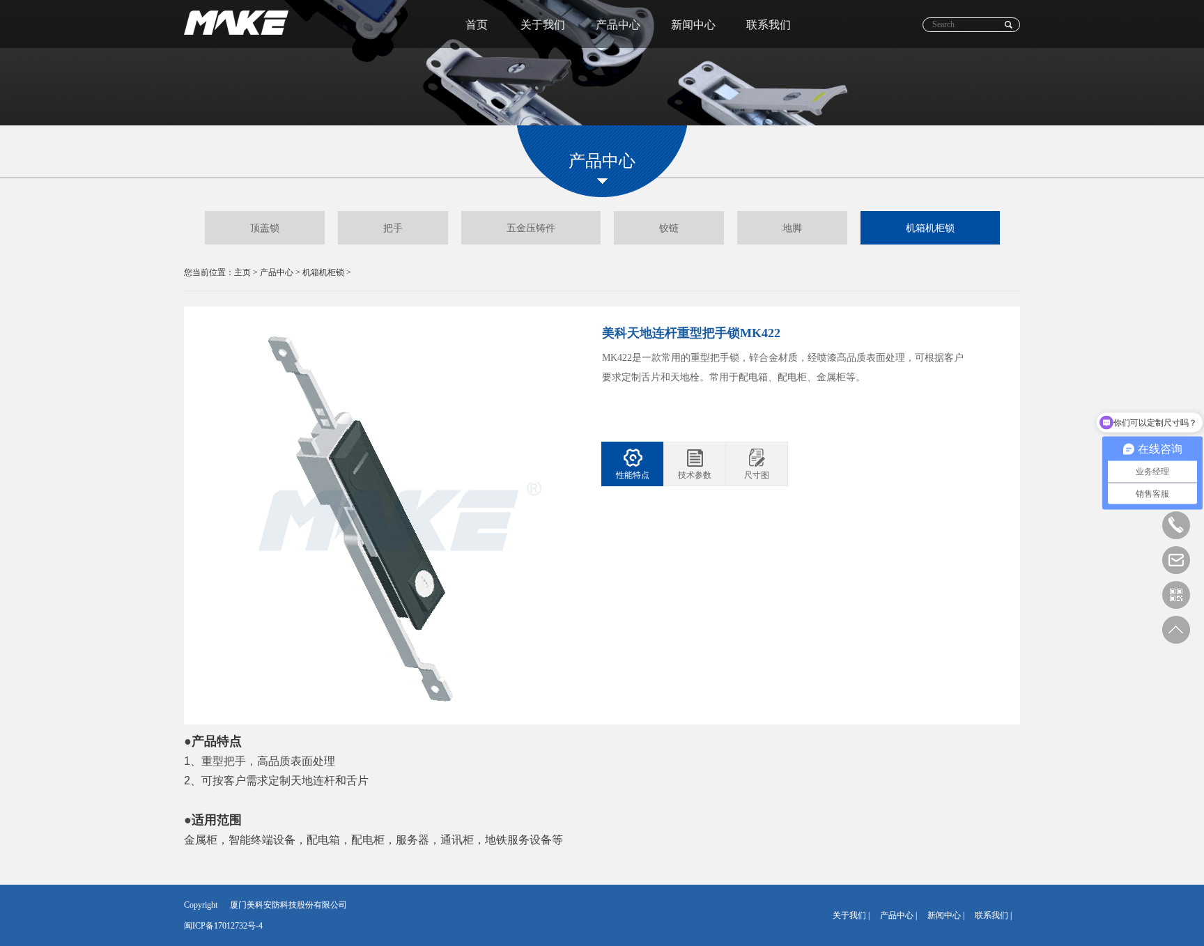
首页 (476, 24)
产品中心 (618, 24)
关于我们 (542, 24)
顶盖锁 (264, 228)
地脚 (792, 228)
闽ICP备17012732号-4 (223, 926)
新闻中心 (693, 24)
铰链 (669, 228)
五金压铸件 (531, 228)
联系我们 (768, 24)
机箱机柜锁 (930, 228)
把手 (393, 228)
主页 (242, 272)
